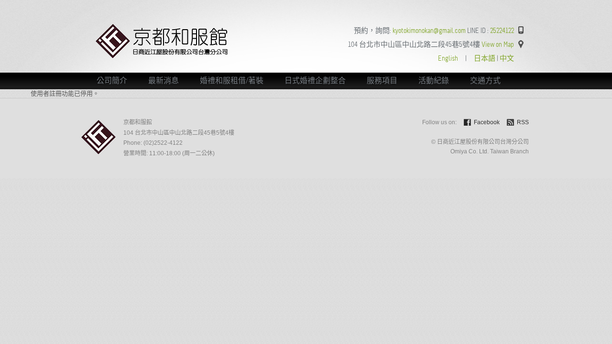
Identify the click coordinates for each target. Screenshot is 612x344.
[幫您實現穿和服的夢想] (162, 56)
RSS (523, 122)
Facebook (487, 122)
